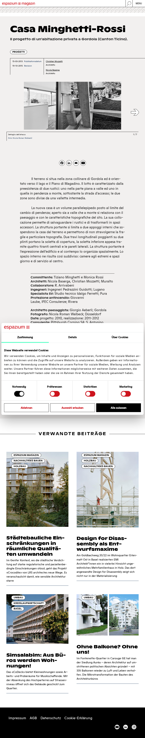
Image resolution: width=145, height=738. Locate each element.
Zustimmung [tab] (25, 337)
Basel (18, 608)
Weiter (135, 112)
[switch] (55, 393)
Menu (139, 3)
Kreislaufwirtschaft (29, 603)
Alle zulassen (118, 408)
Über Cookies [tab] (120, 337)
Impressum (17, 717)
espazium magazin (26, 455)
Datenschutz (50, 717)
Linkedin (125, 727)
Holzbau (20, 466)
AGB (33, 717)
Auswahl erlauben (72, 408)
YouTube (117, 727)
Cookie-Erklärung (78, 717)
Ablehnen (26, 408)
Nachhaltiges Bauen (28, 460)
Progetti (18, 51)
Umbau (18, 597)
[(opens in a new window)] (83, 163)
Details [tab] (72, 337)
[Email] (76, 163)
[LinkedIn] (68, 163)
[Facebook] (61, 163)
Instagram (134, 727)
